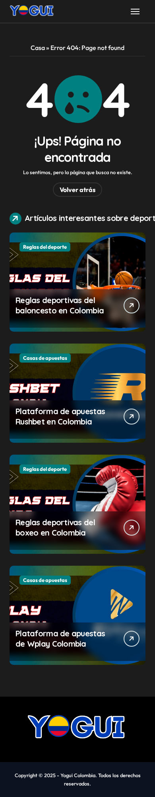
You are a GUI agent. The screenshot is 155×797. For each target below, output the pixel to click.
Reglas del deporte (45, 247)
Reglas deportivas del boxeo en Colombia (55, 527)
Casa (38, 48)
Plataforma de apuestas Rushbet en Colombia (60, 416)
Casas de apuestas (45, 358)
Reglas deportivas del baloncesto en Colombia (59, 305)
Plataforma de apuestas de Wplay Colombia (60, 638)
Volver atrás (77, 190)
